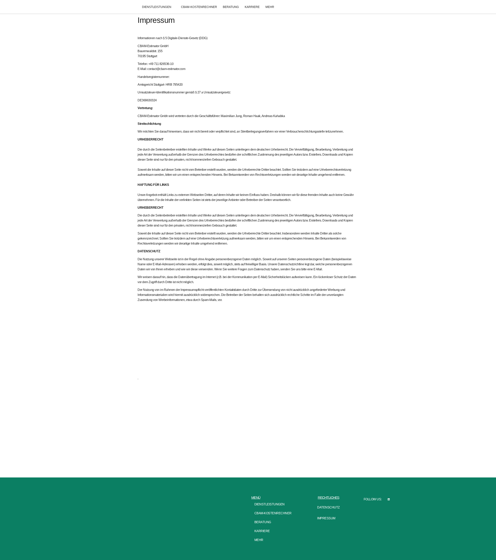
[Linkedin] (389, 499)
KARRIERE (252, 7)
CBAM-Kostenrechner (199, 7)
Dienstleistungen (156, 7)
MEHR (269, 7)
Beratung (231, 7)
